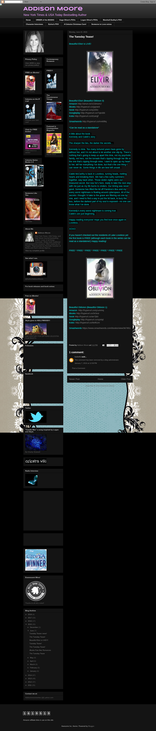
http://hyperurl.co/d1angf (86, 116)
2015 (30, 624)
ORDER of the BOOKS (45, 20)
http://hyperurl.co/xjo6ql (92, 319)
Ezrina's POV (53, 24)
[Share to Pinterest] (117, 345)
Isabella (78, 357)
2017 (30, 618)
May (32, 658)
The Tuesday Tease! (37, 637)
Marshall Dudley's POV (112, 20)
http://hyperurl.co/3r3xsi (87, 313)
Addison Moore (53, 8)
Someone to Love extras (101, 24)
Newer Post (74, 379)
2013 (30, 678)
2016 (30, 621)
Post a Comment (78, 368)
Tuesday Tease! (35, 643)
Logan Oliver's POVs (89, 20)
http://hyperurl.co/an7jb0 (86, 316)
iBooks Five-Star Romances (40, 650)
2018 (30, 614)
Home (28, 20)
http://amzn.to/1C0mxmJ (90, 104)
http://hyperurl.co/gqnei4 (88, 107)
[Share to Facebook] (115, 345)
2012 (30, 682)
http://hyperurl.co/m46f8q (94, 121)
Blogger (91, 726)
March (32, 664)
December (34, 627)
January (33, 671)
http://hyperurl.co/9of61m (87, 322)
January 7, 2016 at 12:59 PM (86, 363)
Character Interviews (34, 24)
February (34, 668)
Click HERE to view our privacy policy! (32, 64)
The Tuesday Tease (37, 653)
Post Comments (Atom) (105, 386)
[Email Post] (103, 345)
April (32, 661)
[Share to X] (112, 345)
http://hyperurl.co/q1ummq (91, 310)
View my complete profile (34, 251)
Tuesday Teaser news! (38, 633)
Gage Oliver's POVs (67, 20)
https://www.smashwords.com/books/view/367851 (106, 328)
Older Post (126, 379)
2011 (30, 685)
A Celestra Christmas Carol (75, 24)
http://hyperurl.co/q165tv (86, 110)
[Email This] (108, 345)
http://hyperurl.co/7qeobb (93, 113)
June (32, 631)
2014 (30, 675)
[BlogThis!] (110, 345)
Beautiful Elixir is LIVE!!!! (38, 640)
